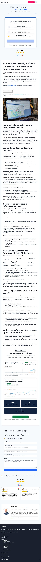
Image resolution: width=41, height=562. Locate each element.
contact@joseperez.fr (5, 536)
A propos (5, 547)
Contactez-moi (6, 540)
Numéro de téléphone (8, 454)
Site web (5, 449)
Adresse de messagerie (8, 445)
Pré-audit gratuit (31, 2)
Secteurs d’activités (7, 550)
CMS (4, 548)
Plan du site (6, 546)
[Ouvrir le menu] (39, 2)
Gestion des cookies (7, 544)
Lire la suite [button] (4, 498)
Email (16, 517)
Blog (4, 545)
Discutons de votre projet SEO (20, 416)
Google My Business (11, 85)
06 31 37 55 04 (20, 517)
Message (5, 458)
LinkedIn (12, 517)
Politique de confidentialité (9, 542)
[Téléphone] (36, 2)
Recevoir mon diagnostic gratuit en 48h (20, 470)
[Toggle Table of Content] (11, 91)
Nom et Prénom (7, 441)
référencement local (18, 94)
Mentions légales (7, 541)
